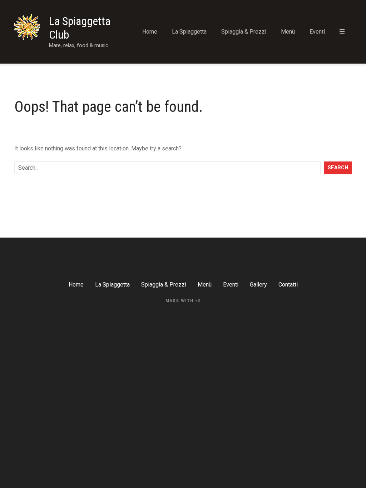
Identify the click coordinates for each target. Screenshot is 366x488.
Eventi (317, 31)
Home (149, 31)
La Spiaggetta (189, 31)
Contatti (288, 284)
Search (338, 168)
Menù (288, 31)
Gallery (258, 284)
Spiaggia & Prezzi (243, 31)
